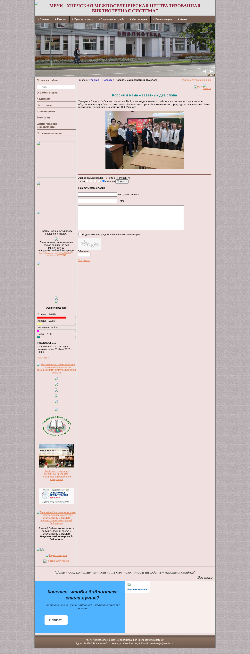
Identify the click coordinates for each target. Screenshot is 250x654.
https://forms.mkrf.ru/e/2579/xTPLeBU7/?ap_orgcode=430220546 (56, 254)
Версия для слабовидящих (196, 80)
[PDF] (198, 86)
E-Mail (121, 201)
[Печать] (207, 88)
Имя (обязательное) (129, 194)
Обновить (83, 251)
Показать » (43, 357)
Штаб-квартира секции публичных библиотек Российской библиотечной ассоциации (56, 475)
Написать (56, 620)
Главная (94, 80)
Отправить (84, 260)
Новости (107, 80)
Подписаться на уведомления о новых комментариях (112, 234)
